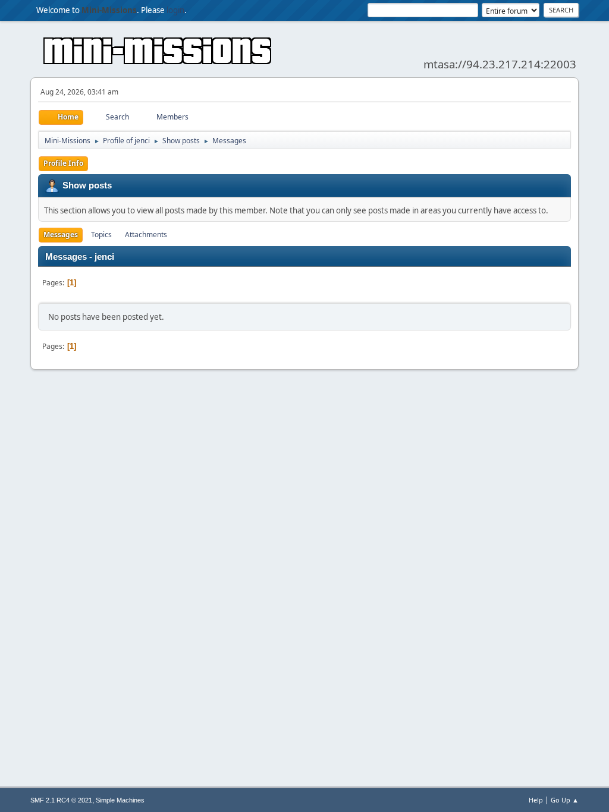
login (175, 10)
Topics (101, 234)
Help (536, 799)
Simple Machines (120, 800)
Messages (60, 234)
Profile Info (63, 163)
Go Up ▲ (565, 799)
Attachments (146, 234)
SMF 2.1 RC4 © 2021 (61, 800)
